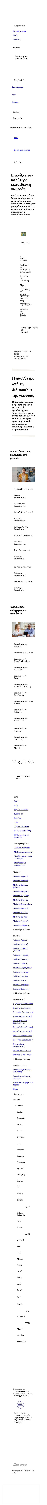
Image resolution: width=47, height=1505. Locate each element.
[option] (23, 1112)
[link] (23, 31)
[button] (23, 57)
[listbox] (23, 1225)
